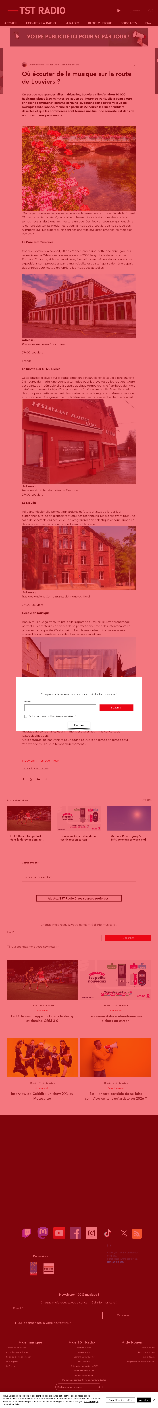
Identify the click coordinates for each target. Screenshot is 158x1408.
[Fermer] (154, 1400)
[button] (79, 725)
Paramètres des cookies (120, 1400)
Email (27, 701)
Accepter (143, 1400)
